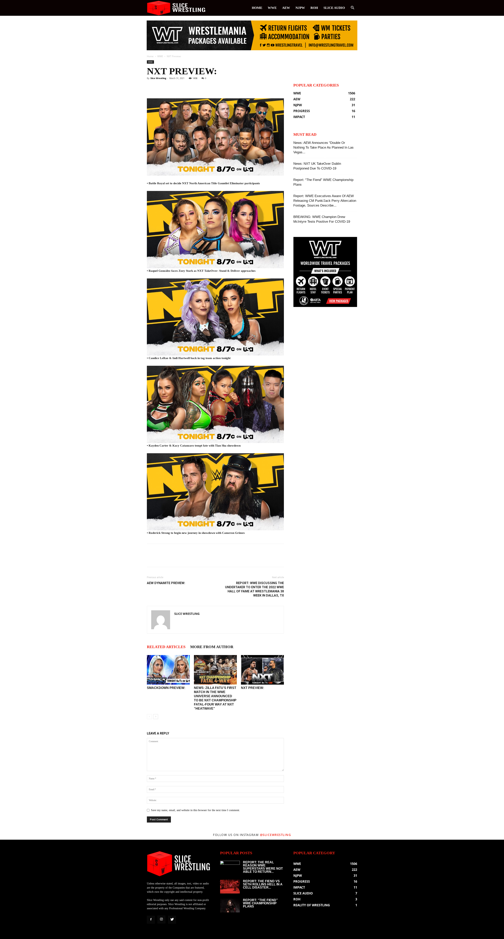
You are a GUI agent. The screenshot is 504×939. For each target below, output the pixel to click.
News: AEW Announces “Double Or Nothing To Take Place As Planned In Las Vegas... (323, 147)
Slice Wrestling (158, 78)
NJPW (300, 8)
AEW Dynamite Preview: (166, 583)
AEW (286, 8)
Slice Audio (334, 8)
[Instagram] (161, 919)
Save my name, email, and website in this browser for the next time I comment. (195, 810)
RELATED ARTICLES (166, 647)
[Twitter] (172, 920)
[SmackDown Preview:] (168, 670)
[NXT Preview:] (262, 670)
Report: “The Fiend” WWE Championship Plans (260, 903)
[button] (352, 8)
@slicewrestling (275, 835)
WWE (272, 8)
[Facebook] (151, 920)
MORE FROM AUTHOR (211, 647)
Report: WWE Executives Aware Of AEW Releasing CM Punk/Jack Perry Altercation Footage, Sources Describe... (324, 200)
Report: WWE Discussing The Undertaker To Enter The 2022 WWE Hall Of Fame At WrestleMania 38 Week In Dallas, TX (254, 589)
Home (257, 8)
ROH (314, 8)
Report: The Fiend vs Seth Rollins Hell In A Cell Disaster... (262, 884)
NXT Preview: (252, 688)
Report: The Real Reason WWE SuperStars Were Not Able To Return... (263, 867)
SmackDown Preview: (166, 688)
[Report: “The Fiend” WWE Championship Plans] (230, 905)
